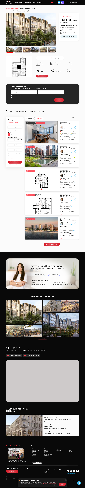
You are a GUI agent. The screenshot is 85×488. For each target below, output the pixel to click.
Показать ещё (43, 339)
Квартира (11, 130)
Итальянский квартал (64, 178)
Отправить (59, 100)
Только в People (30, 118)
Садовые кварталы (64, 154)
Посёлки (70, 451)
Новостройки (47, 452)
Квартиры (46, 451)
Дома (70, 450)
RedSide (61, 130)
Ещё (71, 134)
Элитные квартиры (19, 2)
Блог (33, 452)
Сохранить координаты (15, 355)
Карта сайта (34, 454)
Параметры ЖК (57, 58)
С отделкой (11, 153)
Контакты (34, 451)
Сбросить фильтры (16, 164)
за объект (14, 137)
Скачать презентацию (42, 75)
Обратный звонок (73, 2)
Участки (70, 452)
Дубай (11, 3)
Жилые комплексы (27, 2)
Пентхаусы (39, 2)
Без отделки (19, 153)
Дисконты (40, 118)
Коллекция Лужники (64, 226)
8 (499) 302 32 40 (12, 468)
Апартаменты (19, 130)
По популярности (75, 119)
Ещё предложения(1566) (51, 244)
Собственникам (35, 450)
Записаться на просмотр (68, 36)
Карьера (34, 455)
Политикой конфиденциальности (49, 483)
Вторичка (18, 155)
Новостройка (11, 155)
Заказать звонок (12, 471)
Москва (7, 3)
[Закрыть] (66, 480)
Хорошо (62, 484)
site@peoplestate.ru (71, 473)
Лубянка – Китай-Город (60, 428)
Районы (34, 2)
